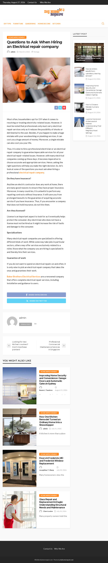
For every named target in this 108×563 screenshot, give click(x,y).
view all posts (25, 324)
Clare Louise (48, 511)
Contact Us (32, 2)
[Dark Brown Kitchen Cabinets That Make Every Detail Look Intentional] (89, 53)
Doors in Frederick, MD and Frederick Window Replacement (51, 461)
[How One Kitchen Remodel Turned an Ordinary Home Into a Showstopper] (19, 427)
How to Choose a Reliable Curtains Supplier (92, 107)
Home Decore (44, 24)
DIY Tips (7, 24)
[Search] (103, 23)
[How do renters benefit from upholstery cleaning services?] (79, 72)
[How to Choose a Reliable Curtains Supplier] (79, 107)
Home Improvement (16, 37)
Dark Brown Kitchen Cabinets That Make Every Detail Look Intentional (88, 58)
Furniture (18, 24)
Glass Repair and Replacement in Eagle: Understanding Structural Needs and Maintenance (52, 503)
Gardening (30, 24)
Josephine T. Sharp (46, 470)
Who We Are (45, 2)
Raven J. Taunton (45, 390)
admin (13, 52)
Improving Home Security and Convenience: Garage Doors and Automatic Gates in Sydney (52, 379)
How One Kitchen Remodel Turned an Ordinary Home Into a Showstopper (50, 420)
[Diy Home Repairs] (54, 12)
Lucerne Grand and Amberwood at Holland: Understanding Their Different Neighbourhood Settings (93, 126)
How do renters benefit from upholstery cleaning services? (93, 72)
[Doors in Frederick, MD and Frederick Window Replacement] (19, 468)
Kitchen (56, 24)
